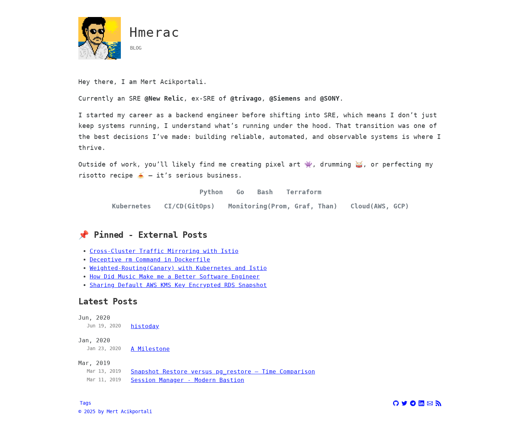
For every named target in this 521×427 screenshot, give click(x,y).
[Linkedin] (421, 402)
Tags (85, 403)
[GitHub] (396, 402)
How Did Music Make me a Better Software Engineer (175, 276)
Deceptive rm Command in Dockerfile (150, 259)
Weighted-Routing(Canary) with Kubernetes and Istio (178, 268)
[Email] (430, 402)
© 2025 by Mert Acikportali (115, 411)
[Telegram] (413, 402)
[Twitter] (404, 402)
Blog (135, 48)
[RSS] (438, 402)
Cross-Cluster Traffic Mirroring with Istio (164, 251)
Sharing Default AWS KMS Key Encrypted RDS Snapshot (178, 285)
